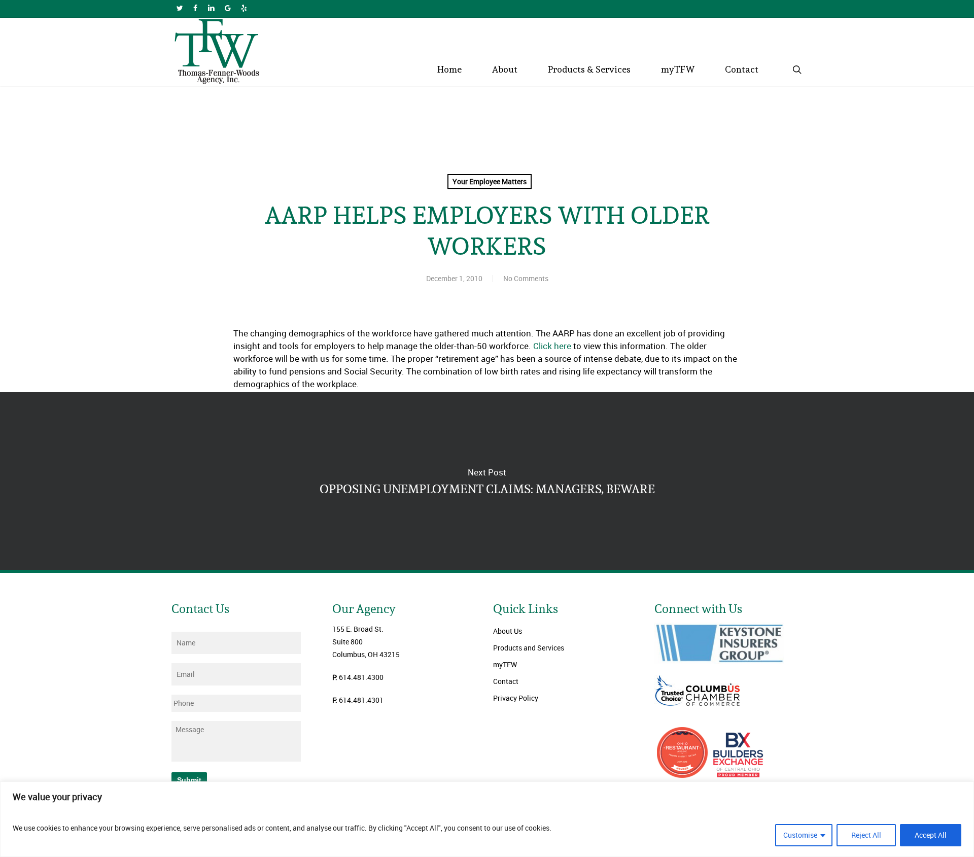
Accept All (931, 835)
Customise (800, 835)
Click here (552, 346)
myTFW (505, 664)
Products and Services (528, 648)
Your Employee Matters (490, 181)
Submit (189, 780)
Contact (505, 681)
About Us (507, 631)
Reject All (866, 835)
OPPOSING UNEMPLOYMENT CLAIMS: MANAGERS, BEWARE (487, 481)
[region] (487, 819)
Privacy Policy (515, 698)
